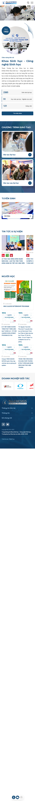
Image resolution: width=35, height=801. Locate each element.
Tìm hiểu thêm (17, 113)
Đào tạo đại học (9, 155)
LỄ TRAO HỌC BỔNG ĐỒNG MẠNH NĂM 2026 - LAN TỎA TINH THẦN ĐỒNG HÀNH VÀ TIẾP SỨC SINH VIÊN (13, 261)
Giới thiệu (7, 216)
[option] (17, 13)
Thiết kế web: (5, 439)
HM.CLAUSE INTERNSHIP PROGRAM (16, 306)
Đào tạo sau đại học (11, 183)
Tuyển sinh (8, 198)
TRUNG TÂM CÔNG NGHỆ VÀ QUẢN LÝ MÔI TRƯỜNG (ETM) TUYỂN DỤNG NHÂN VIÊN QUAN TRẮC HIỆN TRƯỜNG (25, 363)
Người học (8, 276)
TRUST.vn (11, 439)
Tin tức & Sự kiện (12, 231)
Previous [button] (33, 14)
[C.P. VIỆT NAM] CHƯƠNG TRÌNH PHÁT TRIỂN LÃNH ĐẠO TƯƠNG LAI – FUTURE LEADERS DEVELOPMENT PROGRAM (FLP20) (9, 331)
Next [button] (33, 11)
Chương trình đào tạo (16, 127)
